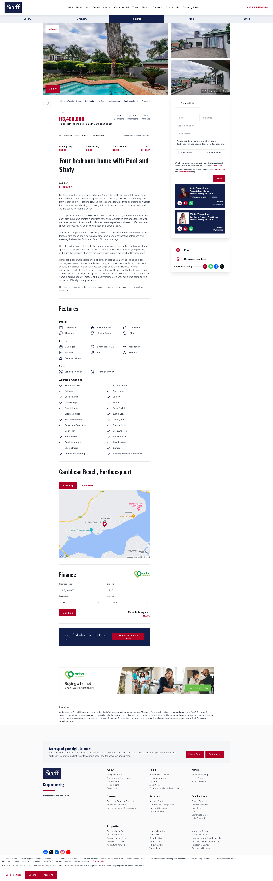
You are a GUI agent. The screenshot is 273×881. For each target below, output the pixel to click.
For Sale (101, 101)
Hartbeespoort (114, 101)
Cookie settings (13, 875)
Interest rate (64, 596)
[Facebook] (216, 266)
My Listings (218, 204)
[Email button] (185, 203)
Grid (224, 91)
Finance (246, 18)
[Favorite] (47, 103)
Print (187, 250)
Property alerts (213, 152)
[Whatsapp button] (191, 203)
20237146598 (211, 197)
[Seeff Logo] (13, 7)
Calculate (68, 612)
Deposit (110, 584)
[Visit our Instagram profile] (62, 852)
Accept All (48, 875)
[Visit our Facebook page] (45, 852)
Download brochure (195, 259)
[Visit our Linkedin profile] (57, 852)
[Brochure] (178, 259)
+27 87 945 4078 (257, 7)
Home (78, 101)
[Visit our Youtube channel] (68, 852)
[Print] (178, 250)
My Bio (220, 202)
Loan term (111, 596)
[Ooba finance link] (142, 574)
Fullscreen (214, 91)
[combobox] (66, 112)
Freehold (146, 101)
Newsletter (186, 152)
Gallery (27, 18)
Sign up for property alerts (128, 636)
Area (191, 18)
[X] (222, 266)
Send (219, 178)
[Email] (205, 266)
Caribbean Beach (131, 101)
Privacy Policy (217, 165)
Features (136, 18)
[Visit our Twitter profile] (51, 852)
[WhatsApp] (210, 266)
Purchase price (65, 584)
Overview (82, 18)
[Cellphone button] (179, 203)
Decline (32, 875)
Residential (89, 101)
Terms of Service (184, 172)
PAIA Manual (215, 754)
